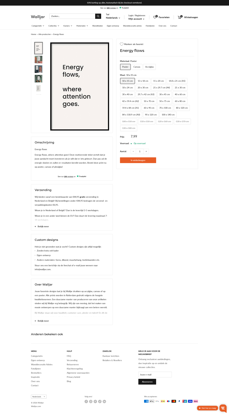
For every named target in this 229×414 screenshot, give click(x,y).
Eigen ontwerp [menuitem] (113, 26)
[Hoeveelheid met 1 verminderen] (133, 151)
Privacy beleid (73, 377)
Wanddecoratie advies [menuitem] (132, 26)
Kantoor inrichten (111, 356)
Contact (34, 385)
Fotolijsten (36, 368)
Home (33, 34)
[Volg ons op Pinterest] (95, 401)
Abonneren (147, 381)
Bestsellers (36, 372)
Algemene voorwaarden (78, 372)
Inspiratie (35, 377)
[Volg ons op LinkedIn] (104, 401)
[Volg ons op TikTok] (99, 401)
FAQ (69, 356)
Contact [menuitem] (173, 26)
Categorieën (37, 356)
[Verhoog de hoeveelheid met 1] (146, 151)
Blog (69, 381)
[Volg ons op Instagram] (90, 401)
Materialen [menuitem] (81, 26)
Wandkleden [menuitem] (97, 26)
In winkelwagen (138, 160)
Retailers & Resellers (112, 360)
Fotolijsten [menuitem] (150, 26)
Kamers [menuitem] (66, 26)
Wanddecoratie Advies (41, 364)
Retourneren (73, 364)
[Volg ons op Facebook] (86, 401)
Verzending (72, 360)
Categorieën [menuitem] (37, 26)
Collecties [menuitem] (52, 26)
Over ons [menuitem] (162, 26)
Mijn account (135, 18)
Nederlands (36, 397)
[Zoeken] (98, 16)
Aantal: (123, 151)
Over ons (35, 381)
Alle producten (44, 34)
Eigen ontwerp (38, 360)
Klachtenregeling (75, 368)
